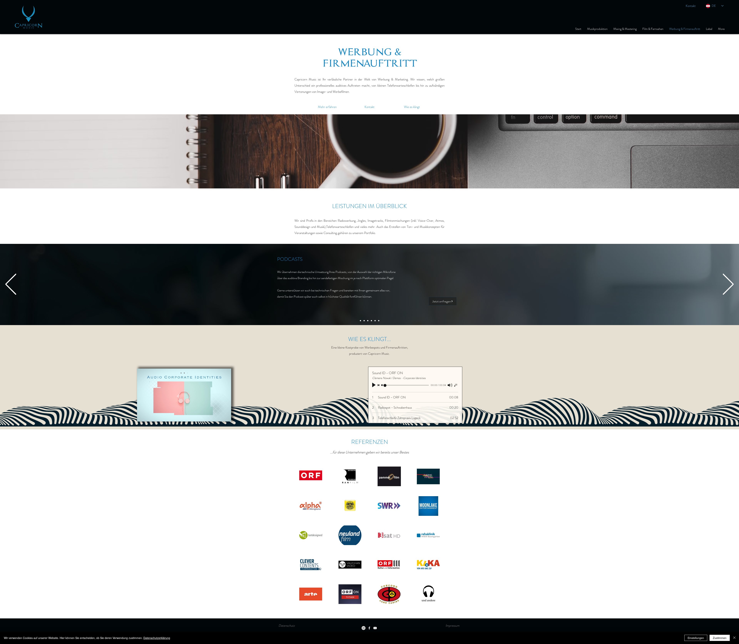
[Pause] (142, 416)
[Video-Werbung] (364, 320)
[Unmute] (148, 416)
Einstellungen (696, 638)
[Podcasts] (375, 320)
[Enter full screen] (225, 416)
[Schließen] (734, 638)
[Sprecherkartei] (378, 320)
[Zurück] (10, 284)
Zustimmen (719, 638)
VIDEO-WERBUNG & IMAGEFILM (314, 258)
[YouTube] (375, 628)
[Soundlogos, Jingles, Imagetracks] (367, 320)
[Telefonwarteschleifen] (371, 320)
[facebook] (369, 628)
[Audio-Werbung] (360, 320)
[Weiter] (728, 284)
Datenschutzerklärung (156, 638)
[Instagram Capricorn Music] (363, 628)
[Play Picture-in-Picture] (219, 416)
